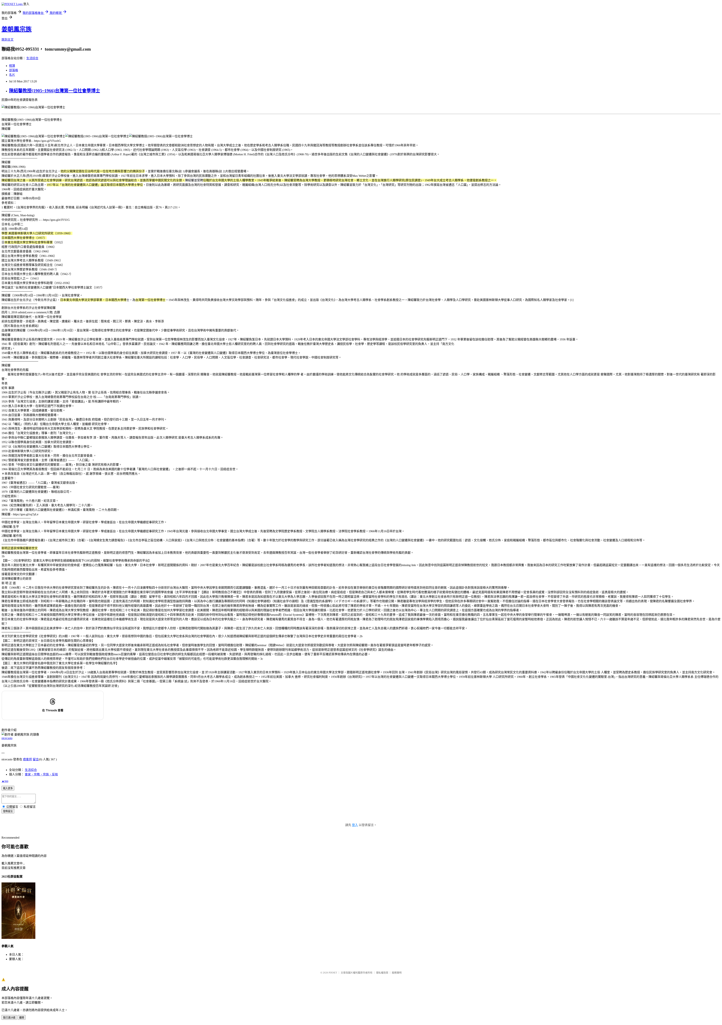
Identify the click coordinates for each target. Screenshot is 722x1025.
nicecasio (7, 738)
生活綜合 (32, 58)
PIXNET (333, 972)
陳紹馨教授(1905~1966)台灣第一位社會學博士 (54, 90)
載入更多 (8, 788)
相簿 (12, 65)
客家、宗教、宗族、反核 (41, 774)
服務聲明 (397, 972)
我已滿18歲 (9, 1017)
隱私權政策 (382, 972)
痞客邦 (27, 759)
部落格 (13, 70)
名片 (12, 74)
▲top (5, 781)
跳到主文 (8, 39)
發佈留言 (8, 811)
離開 (21, 1017)
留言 (36, 759)
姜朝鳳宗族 (17, 29)
